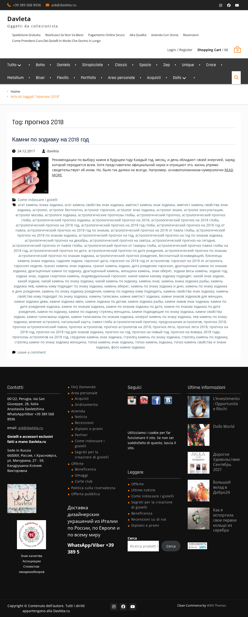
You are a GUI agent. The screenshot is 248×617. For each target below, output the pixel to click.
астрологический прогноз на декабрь (56, 240)
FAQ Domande (83, 387)
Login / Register (180, 49)
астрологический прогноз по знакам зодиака (56, 255)
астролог (39, 210)
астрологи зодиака (60, 215)
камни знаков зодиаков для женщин (191, 296)
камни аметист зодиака (139, 296)
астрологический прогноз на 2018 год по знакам (68, 230)
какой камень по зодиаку (116, 281)
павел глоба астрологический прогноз (124, 321)
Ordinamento (86, 404)
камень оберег (116, 286)
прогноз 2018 (215, 321)
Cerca (132, 538)
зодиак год (218, 271)
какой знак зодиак (209, 276)
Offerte (77, 463)
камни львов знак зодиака (187, 301)
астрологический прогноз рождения (126, 255)
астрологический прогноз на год (106, 235)
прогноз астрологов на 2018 (127, 326)
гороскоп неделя (28, 265)
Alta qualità (138, 35)
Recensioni (191, 35)
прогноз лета (164, 326)
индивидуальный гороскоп (103, 276)
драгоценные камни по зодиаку (54, 271)
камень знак (149, 281)
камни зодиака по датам (105, 301)
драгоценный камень (101, 271)
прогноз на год (117, 332)
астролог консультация (203, 210)
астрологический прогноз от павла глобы (47, 245)
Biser (40, 77)
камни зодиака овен (66, 301)
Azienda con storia (164, 35)
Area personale (121, 77)
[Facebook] (228, 5)
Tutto (11, 65)
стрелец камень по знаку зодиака (152, 337)
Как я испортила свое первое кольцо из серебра (225, 520)
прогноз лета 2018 (192, 326)
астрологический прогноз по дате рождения (125, 250)
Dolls (177, 77)
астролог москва (29, 215)
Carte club (84, 481)
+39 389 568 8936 (27, 5)
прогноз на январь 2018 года (195, 332)
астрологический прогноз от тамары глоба (120, 245)
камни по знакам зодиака (83, 306)
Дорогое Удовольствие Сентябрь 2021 (226, 462)
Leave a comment (31, 352)
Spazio (145, 65)
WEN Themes (216, 605)
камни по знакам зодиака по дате (134, 306)
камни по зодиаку (52, 311)
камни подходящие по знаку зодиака (163, 311)
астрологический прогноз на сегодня (183, 240)
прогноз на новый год (150, 332)
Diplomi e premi (89, 428)
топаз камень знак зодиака (110, 342)
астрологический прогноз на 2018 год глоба (118, 225)
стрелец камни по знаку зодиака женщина (50, 342)
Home (15, 91)
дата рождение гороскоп (152, 265)
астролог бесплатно (65, 210)
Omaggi (81, 475)
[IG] (220, 5)
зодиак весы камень (190, 271)
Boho (40, 65)
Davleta (19, 19)
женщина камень (135, 271)
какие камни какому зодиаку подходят (160, 276)
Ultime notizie (143, 490)
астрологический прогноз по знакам (195, 250)
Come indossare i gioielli (38, 199)
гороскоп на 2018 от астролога (196, 260)
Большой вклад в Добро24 (222, 487)
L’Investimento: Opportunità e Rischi (226, 403)
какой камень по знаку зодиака (67, 281)
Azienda (78, 411)
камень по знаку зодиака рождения (71, 291)
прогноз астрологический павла (40, 326)
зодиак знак (26, 276)
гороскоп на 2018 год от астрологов (139, 260)
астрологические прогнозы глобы (106, 215)
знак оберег (162, 271)
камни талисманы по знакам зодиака (102, 316)
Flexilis (63, 77)
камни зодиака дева (31, 301)
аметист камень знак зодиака (150, 204)
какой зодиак (28, 281)
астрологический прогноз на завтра (120, 240)
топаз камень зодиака (153, 342)
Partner (81, 434)
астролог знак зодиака (136, 210)
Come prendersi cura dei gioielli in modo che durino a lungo (56, 41)
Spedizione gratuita (26, 35)
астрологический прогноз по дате (58, 250)
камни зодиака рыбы (145, 301)
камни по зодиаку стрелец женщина (99, 311)
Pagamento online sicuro (106, 35)
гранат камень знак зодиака (67, 265)
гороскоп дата (96, 260)
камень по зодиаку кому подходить (132, 291)
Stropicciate (92, 65)
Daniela (63, 65)
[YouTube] (237, 5)
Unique (188, 65)
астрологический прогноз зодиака (61, 220)
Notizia (81, 416)
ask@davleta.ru (63, 5)
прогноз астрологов (85, 326)
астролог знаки (169, 210)
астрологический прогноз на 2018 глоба (184, 220)
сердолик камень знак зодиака (96, 337)
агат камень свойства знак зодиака (94, 204)
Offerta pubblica (85, 494)
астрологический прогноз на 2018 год (47, 225)
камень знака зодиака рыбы (185, 281)
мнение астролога (44, 321)
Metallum (15, 77)
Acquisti (154, 77)
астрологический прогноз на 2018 (120, 220)
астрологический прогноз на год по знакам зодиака (178, 235)
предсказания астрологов (180, 321)
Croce (211, 65)
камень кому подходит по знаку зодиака (69, 286)
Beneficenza (85, 469)
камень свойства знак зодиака (188, 291)
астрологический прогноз (158, 215)
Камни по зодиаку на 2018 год (50, 139)
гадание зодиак (69, 260)
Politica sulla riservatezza (93, 488)
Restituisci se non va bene (64, 35)
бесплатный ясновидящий (181, 255)
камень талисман (103, 296)
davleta (53, 151)
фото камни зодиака (128, 347)
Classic (121, 65)
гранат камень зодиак (111, 265)
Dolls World (223, 426)
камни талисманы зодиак (48, 316)
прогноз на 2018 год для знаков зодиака (69, 332)
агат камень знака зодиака (40, 204)
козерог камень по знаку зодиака (163, 316)
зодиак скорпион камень (58, 276)
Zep (166, 65)
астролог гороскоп (99, 210)
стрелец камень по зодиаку (204, 337)
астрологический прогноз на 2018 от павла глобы (152, 230)
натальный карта (75, 321)
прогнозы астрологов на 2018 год (40, 337)
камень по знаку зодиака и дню (157, 286)
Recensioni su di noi (148, 519)
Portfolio (88, 77)
